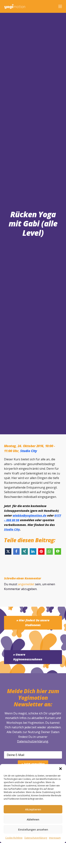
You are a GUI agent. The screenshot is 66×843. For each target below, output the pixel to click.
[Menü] (60, 6)
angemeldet (26, 584)
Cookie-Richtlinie (14, 837)
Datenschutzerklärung (32, 741)
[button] (60, 768)
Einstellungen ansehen (33, 829)
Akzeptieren (33, 809)
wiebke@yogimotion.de (29, 515)
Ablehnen (33, 819)
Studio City (28, 451)
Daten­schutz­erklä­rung (35, 837)
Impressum (55, 837)
